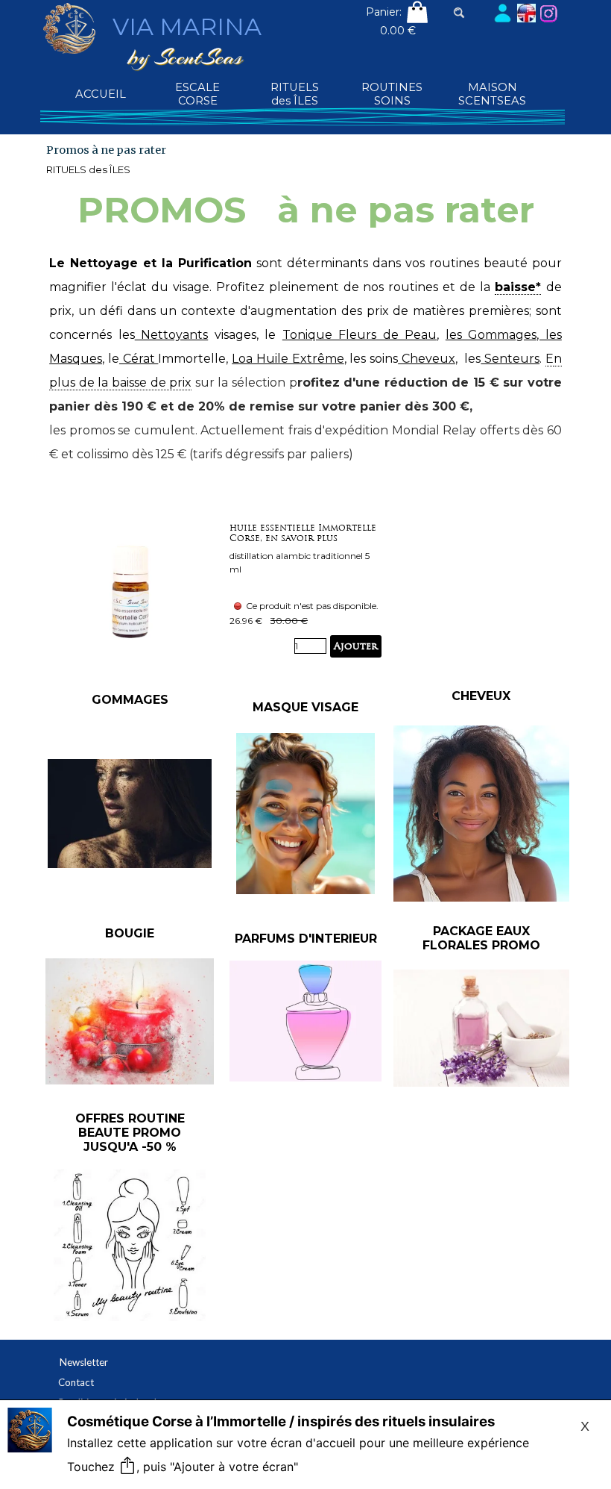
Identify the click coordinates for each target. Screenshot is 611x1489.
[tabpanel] (305, 371)
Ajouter (356, 646)
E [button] (549, 359)
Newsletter (84, 1362)
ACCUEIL (100, 94)
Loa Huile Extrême (288, 359)
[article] (305, 590)
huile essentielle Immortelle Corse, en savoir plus (302, 533)
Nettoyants (172, 335)
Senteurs (510, 359)
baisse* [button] (518, 287)
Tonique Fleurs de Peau (359, 335)
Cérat (138, 359)
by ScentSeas (185, 57)
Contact (76, 1382)
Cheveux (426, 359)
